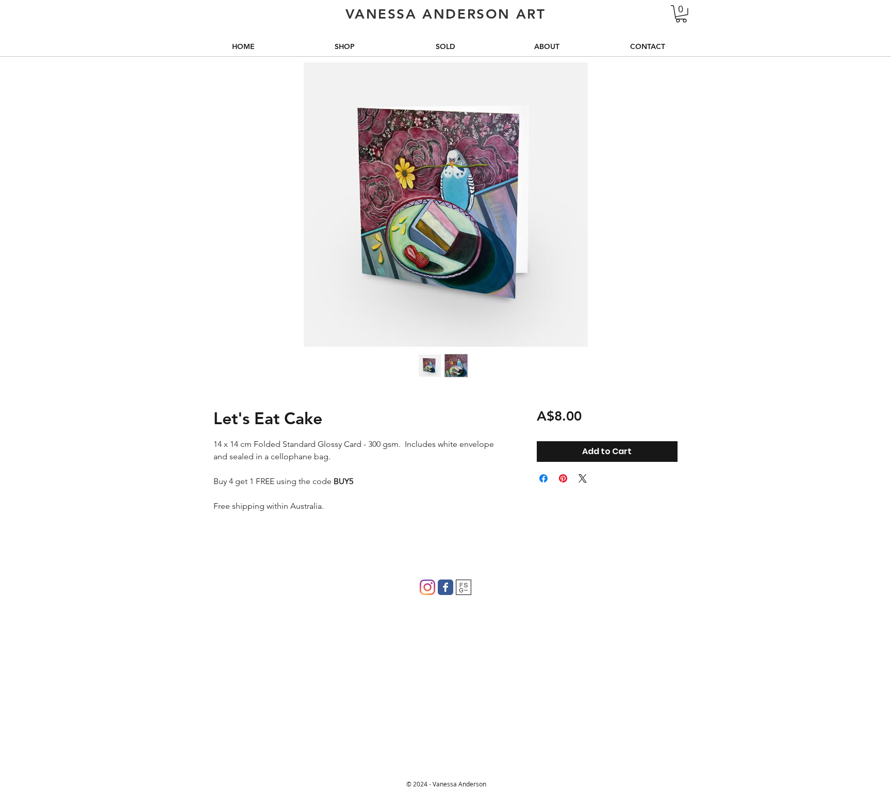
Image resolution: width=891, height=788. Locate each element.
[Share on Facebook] (543, 478)
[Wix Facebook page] (445, 587)
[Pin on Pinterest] (563, 478)
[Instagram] (427, 587)
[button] (681, 14)
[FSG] (463, 587)
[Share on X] (582, 478)
